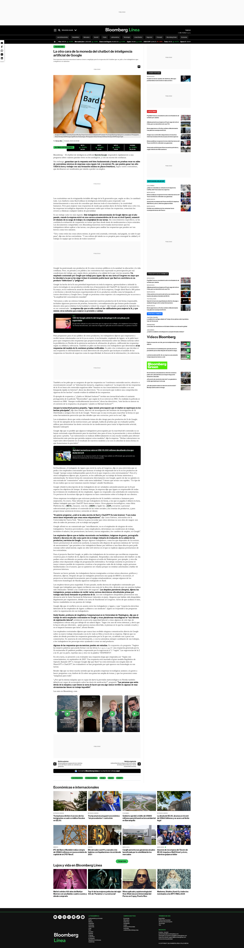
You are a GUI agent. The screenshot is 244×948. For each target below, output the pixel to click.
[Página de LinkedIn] (73, 917)
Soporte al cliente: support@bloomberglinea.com (172, 937)
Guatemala (91, 942)
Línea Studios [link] (138, 37)
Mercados (126, 920)
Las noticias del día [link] (62, 37)
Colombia (91, 925)
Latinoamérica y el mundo (95, 918)
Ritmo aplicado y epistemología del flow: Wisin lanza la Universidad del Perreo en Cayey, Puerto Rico (137, 893)
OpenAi (111, 778)
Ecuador (90, 932)
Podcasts (126, 928)
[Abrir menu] (55, 30)
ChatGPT (119, 778)
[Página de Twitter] (60, 917)
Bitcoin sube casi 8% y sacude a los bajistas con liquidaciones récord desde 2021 (104, 852)
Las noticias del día (77, 778)
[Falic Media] (179, 33)
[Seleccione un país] (75, 30)
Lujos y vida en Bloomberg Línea (77, 865)
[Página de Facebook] (55, 917)
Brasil (90, 920)
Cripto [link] (104, 37)
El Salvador (91, 938)
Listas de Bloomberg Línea (131, 930)
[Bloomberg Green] (169, 365)
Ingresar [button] (188, 30)
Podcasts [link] (159, 37)
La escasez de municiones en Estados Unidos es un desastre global (167, 326)
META (69, 506)
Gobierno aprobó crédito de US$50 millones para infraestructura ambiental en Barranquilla (139, 818)
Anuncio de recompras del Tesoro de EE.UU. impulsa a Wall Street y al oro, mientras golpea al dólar (172, 852)
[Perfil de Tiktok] (78, 917)
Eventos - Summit (163, 932)
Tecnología (59, 47)
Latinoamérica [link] (115, 37)
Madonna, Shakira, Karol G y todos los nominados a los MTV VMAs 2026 (172, 892)
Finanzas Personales (129, 926)
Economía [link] (184, 37)
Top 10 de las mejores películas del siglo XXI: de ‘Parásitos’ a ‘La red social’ (104, 892)
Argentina (91, 923)
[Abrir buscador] (59, 30)
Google (103, 778)
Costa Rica (91, 936)
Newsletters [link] (75, 37)
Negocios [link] (149, 37)
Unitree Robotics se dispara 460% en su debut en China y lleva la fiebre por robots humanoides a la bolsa (123, 764)
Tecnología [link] (127, 37)
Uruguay (90, 935)
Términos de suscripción (165, 922)
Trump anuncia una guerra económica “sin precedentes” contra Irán (104, 817)
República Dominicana (94, 940)
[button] (139, 66)
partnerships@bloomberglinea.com (169, 934)
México (90, 922)
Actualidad (127, 923)
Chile (89, 928)
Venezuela (91, 926)
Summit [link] (96, 37)
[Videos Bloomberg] (169, 337)
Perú (89, 930)
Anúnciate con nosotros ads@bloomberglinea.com (173, 935)
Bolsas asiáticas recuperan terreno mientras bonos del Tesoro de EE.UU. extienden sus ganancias (70, 764)
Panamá (90, 933)
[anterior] (54, 763)
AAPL (109, 506)
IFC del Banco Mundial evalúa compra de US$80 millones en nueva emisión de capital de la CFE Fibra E (70, 852)
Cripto (125, 925)
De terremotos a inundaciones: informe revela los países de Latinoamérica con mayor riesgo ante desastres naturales (161, 374)
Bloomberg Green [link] (172, 37)
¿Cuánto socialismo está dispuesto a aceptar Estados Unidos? (165, 332)
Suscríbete (162, 918)
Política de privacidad (164, 920)
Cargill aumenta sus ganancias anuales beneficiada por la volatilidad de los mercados (139, 852)
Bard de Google (101, 155)
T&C (160, 925)
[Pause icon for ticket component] (55, 42)
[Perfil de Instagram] (69, 917)
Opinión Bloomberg (155, 314)
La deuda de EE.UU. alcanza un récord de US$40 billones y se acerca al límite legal (173, 818)
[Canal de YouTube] (64, 917)
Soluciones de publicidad (166, 939)
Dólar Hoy (126, 922)
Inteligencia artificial (91, 778)
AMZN (92, 506)
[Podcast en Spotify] (83, 917)
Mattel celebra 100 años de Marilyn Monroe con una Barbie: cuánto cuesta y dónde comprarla (70, 893)
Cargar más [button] (122, 861)
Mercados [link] (86, 37)
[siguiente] (139, 763)
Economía (126, 918)
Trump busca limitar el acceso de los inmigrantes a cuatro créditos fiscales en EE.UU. (69, 818)
